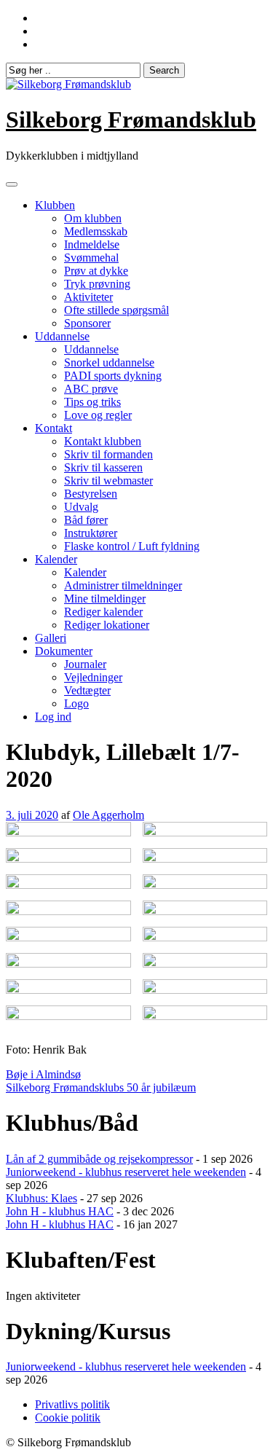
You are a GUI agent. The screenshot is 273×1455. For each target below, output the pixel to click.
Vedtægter (87, 690)
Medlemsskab (95, 231)
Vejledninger (93, 677)
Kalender (56, 559)
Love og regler (98, 415)
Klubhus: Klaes (41, 1198)
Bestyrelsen (90, 493)
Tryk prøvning (97, 284)
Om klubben (93, 218)
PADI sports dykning (113, 375)
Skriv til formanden (108, 454)
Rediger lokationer (106, 625)
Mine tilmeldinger (105, 598)
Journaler (85, 664)
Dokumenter (63, 651)
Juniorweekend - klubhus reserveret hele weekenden (126, 1172)
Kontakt (53, 428)
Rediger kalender (103, 611)
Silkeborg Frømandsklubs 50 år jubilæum (101, 1087)
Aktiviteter (88, 297)
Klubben (55, 205)
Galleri (50, 638)
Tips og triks (92, 402)
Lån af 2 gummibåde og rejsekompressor (99, 1159)
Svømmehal (91, 257)
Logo (76, 703)
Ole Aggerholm (108, 815)
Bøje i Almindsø (43, 1074)
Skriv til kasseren (103, 467)
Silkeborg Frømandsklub (131, 119)
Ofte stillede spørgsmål (116, 310)
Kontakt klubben (102, 441)
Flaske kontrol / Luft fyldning (131, 546)
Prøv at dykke (96, 270)
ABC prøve (91, 389)
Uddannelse (62, 336)
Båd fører (86, 520)
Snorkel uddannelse (109, 362)
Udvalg (81, 507)
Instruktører (90, 533)
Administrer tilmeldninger (123, 585)
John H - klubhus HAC (60, 1211)
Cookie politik (67, 1417)
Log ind (53, 716)
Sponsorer (87, 323)
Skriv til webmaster (108, 480)
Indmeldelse (91, 244)
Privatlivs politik (72, 1404)
